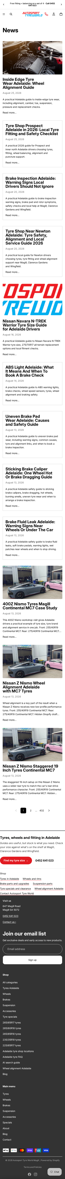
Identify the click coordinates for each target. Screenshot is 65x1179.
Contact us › (9, 921)
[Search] (11, 14)
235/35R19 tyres (12, 1039)
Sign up (32, 959)
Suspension (9, 1005)
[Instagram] (36, 1174)
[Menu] (4, 14)
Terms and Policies (33, 1167)
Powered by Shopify (50, 1160)
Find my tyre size (16, 860)
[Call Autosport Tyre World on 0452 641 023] (46, 14)
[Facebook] (30, 1174)
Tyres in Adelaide (9, 878)
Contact (7, 1139)
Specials (7, 1122)
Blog (5, 1074)
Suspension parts (42, 883)
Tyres (6, 1094)
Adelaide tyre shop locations (18, 1051)
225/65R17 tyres (12, 1045)
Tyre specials (10, 1016)
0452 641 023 (44, 860)
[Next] (49, 810)
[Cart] (61, 14)
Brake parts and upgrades (14, 883)
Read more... (9, 112)
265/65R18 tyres (12, 1034)
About (6, 1128)
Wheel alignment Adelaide (48, 888)
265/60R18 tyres (12, 1028)
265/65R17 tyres (12, 1022)
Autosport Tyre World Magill (26, 1160)
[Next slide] (61, 4)
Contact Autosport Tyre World (17, 893)
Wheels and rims (32, 878)
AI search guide (11, 1062)
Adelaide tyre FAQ (13, 1056)
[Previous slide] (3, 4)
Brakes (6, 999)
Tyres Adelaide (11, 988)
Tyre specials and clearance (15, 888)
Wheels (7, 993)
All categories (10, 982)
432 (42, 810)
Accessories (9, 1011)
